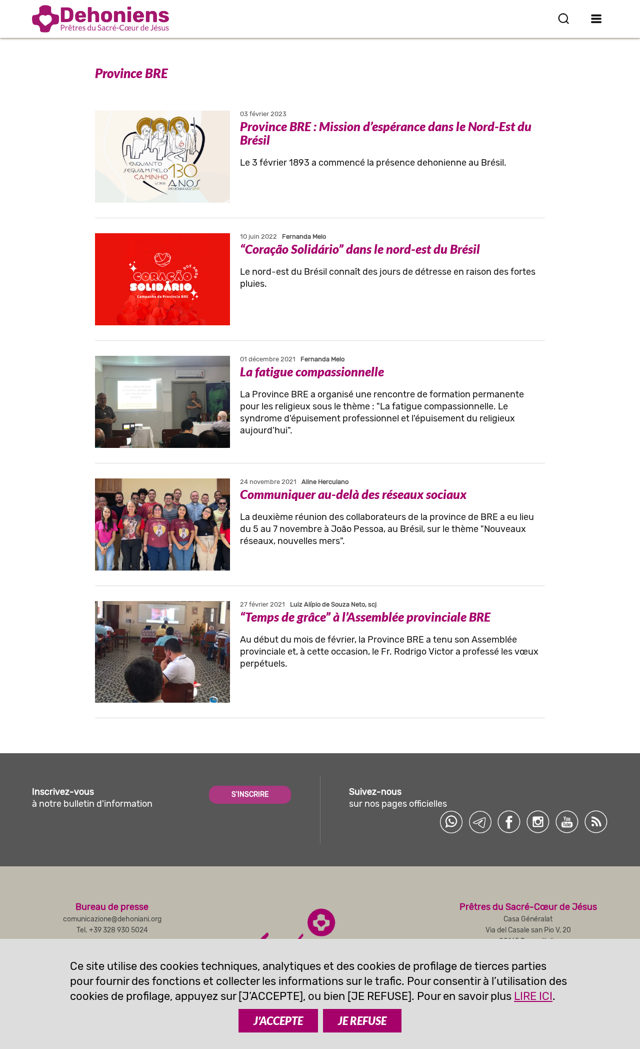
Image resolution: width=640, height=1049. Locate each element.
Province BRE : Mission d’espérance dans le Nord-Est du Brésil (386, 133)
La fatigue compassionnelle (312, 371)
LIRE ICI (533, 996)
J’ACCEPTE (278, 1020)
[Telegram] (480, 822)
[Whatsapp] (451, 822)
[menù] (596, 19)
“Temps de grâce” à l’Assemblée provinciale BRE (365, 616)
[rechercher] (564, 19)
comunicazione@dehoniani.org (112, 919)
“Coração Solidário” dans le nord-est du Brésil (360, 248)
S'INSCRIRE (250, 794)
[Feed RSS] (596, 822)
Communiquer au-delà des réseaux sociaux (353, 493)
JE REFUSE (362, 1020)
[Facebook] (509, 822)
